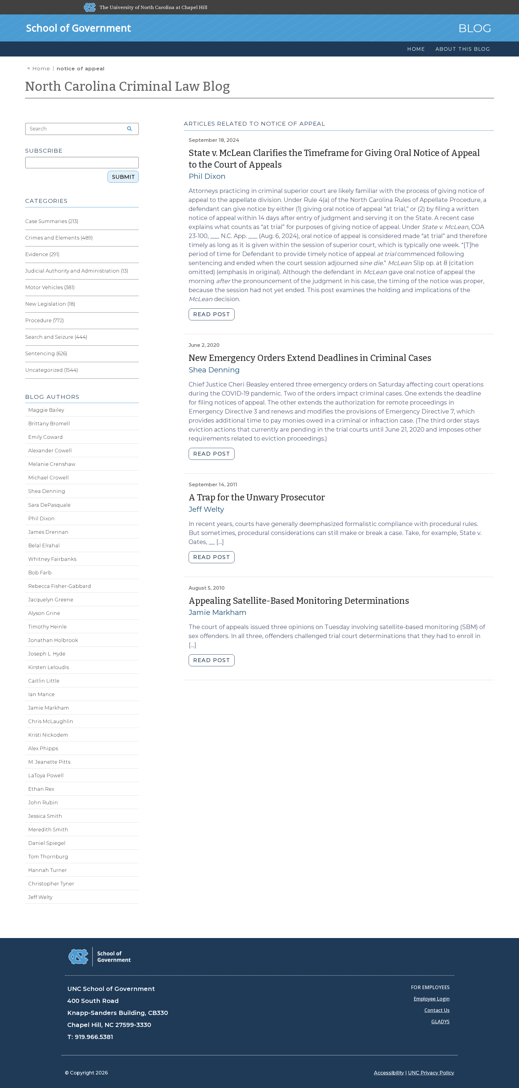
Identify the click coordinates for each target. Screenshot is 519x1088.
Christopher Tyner (51, 884)
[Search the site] (127, 129)
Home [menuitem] (416, 49)
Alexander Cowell (50, 451)
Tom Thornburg (48, 857)
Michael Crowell (48, 478)
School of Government (78, 27)
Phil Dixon (207, 176)
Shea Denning (214, 369)
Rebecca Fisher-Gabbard (59, 586)
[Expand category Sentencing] (134, 354)
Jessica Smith (45, 816)
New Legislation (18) (50, 304)
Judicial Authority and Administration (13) (76, 271)
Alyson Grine (44, 613)
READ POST (211, 314)
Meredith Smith (48, 830)
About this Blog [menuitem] (463, 49)
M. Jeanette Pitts (49, 762)
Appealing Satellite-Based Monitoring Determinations (299, 601)
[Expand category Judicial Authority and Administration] (134, 271)
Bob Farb (40, 573)
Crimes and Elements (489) (59, 238)
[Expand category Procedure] (134, 321)
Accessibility (389, 1073)
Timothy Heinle (47, 627)
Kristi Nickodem (48, 735)
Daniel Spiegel (46, 843)
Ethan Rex (41, 789)
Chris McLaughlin (50, 721)
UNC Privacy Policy (431, 1073)
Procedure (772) (44, 320)
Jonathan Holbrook (53, 640)
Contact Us (437, 1010)
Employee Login (432, 998)
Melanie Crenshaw (51, 464)
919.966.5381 (94, 1037)
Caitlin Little (43, 681)
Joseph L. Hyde (46, 654)
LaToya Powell (46, 775)
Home (41, 69)
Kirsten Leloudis (48, 667)
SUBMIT (123, 177)
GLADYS (440, 1021)
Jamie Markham (218, 612)
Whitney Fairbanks (52, 559)
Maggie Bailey (46, 410)
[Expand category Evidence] (134, 254)
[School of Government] (99, 956)
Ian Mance (41, 694)
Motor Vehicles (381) (50, 287)
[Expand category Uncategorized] (134, 370)
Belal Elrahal (44, 546)
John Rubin (43, 802)
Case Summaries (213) (51, 221)
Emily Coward (45, 437)
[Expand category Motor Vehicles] (134, 288)
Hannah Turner (47, 870)
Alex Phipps (43, 748)
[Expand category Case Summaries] (134, 221)
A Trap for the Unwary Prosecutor (257, 497)
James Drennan (48, 532)
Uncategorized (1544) (51, 370)
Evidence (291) (42, 254)
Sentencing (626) (46, 353)
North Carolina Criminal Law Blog (127, 86)
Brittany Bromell (49, 423)
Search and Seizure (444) (56, 337)
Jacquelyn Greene (50, 600)
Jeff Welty (206, 509)
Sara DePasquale (49, 505)
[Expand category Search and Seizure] (134, 337)
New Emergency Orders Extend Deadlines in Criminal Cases (310, 358)
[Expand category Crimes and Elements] (134, 238)
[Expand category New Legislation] (134, 304)
